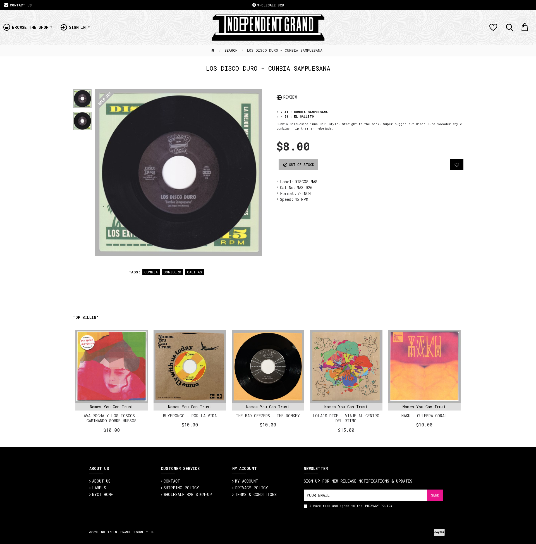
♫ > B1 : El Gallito (295, 116)
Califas (194, 272)
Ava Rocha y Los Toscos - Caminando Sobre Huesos (111, 418)
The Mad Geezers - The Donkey (268, 415)
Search (231, 50)
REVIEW (290, 97)
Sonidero (172, 272)
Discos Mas (306, 181)
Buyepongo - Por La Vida (190, 415)
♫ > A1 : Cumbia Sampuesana (302, 112)
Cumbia (151, 272)
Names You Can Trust (111, 406)
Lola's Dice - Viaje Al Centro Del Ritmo (346, 418)
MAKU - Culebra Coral (424, 415)
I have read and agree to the (351, 506)
